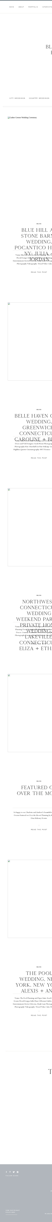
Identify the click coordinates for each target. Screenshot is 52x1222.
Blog (39, 224)
